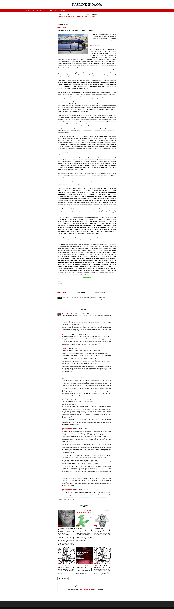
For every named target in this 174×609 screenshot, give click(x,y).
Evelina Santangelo (84, 297)
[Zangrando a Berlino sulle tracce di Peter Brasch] (84, 555)
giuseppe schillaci (97, 567)
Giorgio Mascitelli (79, 568)
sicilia (107, 299)
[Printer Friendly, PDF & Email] (87, 278)
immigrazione (74, 299)
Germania (93, 297)
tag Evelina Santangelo (86, 589)
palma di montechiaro (84, 299)
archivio (96, 563)
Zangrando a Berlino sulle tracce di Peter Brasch (84, 566)
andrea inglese (61, 531)
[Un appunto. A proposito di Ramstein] (66, 518)
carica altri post (62, 578)
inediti (64, 27)
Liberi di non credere (90, 16)
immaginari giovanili (63, 299)
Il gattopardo (101, 297)
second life (101, 299)
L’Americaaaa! (62, 566)
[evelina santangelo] (62, 588)
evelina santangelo (81, 292)
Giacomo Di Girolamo (68, 314)
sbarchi (94, 299)
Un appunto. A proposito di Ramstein (66, 529)
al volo (60, 525)
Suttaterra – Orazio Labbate (101, 566)
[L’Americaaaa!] (66, 555)
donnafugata (66, 297)
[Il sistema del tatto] (102, 518)
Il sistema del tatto (98, 528)
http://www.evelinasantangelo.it (72, 587)
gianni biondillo (61, 567)
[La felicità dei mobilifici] (84, 518)
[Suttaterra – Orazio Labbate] (102, 555)
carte (59, 27)
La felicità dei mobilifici (82, 528)
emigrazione (75, 297)
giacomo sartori (79, 530)
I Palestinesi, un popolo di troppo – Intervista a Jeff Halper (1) (70, 17)
